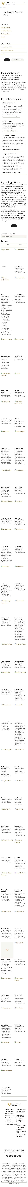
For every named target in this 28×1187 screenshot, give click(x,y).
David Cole (4, 448)
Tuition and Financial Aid (6, 47)
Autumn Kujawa (5, 661)
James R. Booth (5, 356)
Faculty (3, 37)
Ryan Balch (4, 267)
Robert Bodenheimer (5, 295)
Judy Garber (18, 546)
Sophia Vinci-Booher (18, 996)
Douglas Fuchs (5, 546)
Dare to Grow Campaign (11, 1117)
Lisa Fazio (17, 518)
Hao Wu (17, 1059)
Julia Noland (18, 798)
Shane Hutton (18, 618)
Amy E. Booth (18, 356)
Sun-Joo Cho (4, 418)
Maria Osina (18, 826)
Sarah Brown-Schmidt (5, 391)
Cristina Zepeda (5, 1087)
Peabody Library (9, 1122)
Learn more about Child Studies (10, 130)
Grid (20, 244)
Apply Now (3, 54)
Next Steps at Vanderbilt (19, 1121)
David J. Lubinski (19, 689)
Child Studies (7, 121)
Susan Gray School (20, 1109)
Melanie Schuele (5, 959)
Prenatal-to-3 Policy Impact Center (21, 1135)
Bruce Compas (19, 448)
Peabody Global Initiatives (11, 1124)
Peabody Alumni (9, 1120)
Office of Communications (11, 1115)
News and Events (9, 1109)
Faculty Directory (9, 1111)
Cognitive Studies (9, 135)
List (8, 244)
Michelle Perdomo (6, 857)
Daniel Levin (4, 689)
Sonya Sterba (18, 960)
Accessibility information (14, 1177)
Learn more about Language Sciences (12, 172)
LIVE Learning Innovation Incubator (21, 1124)
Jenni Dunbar (18, 487)
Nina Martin (18, 722)
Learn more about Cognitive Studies (11, 149)
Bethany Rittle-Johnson (5, 890)
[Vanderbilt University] (14, 1104)
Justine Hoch (18, 583)
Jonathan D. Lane (19, 661)
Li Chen (17, 390)
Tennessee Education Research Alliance (21, 1131)
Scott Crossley (5, 487)
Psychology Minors (5, 33)
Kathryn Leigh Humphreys (5, 618)
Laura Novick (4, 826)
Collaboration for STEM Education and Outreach (20, 1117)
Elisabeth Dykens (6, 518)
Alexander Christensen (18, 419)
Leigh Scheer (18, 928)
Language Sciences (9, 154)
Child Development (9, 103)
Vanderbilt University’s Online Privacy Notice (14, 1152)
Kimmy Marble (5, 722)
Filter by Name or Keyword (8, 233)
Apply (7, 60)
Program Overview (5, 27)
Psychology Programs (6, 30)
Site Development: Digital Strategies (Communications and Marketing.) (14, 1182)
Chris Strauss (5, 995)
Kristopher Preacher (17, 858)
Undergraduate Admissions (7, 50)
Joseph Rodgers (19, 890)
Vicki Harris (4, 583)
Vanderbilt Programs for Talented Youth (21, 1112)
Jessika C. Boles (19, 295)
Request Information (17, 60)
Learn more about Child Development (11, 117)
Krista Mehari (18, 767)
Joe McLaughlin (5, 767)
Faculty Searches (9, 1113)
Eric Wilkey (4, 1059)
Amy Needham (5, 798)
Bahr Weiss (18, 1025)
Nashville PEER (20, 1127)
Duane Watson (5, 1025)
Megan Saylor (5, 928)
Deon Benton (18, 267)
